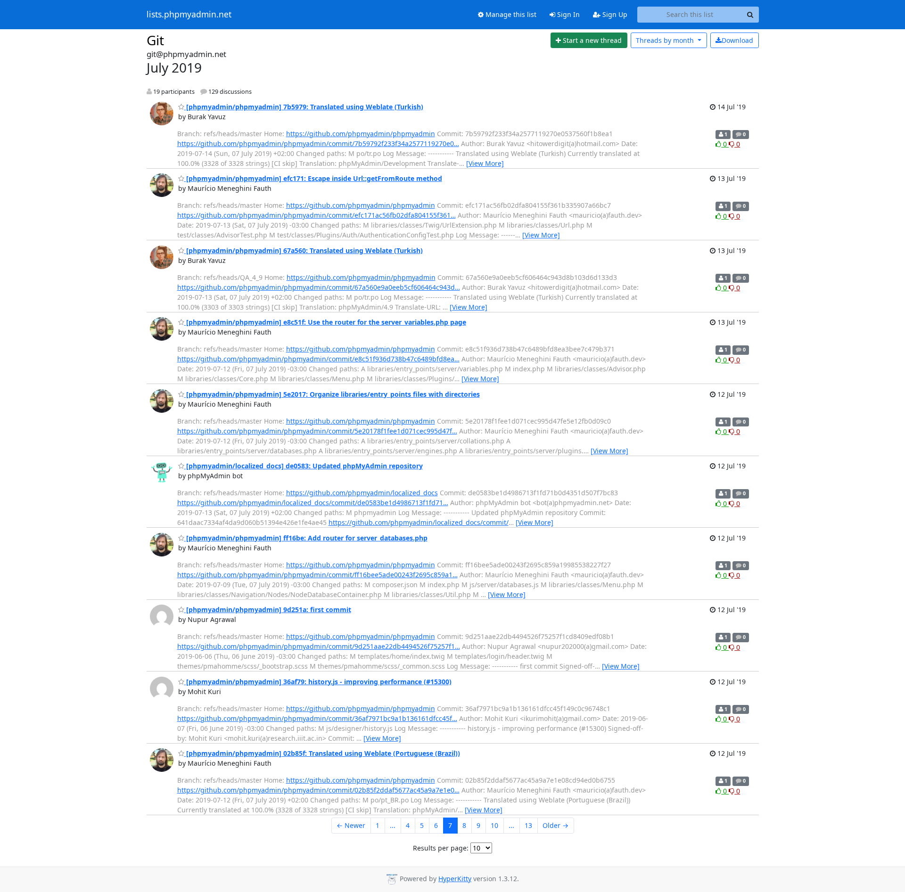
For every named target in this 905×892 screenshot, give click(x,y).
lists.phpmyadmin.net (189, 14)
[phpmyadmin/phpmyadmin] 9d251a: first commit (267, 609)
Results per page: (441, 847)
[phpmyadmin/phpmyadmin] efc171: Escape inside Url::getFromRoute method (313, 178)
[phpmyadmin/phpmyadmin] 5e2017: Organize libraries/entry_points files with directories (332, 394)
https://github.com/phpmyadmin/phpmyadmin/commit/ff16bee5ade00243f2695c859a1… (317, 574)
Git (155, 40)
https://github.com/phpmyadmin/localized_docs (362, 492)
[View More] (485, 163)
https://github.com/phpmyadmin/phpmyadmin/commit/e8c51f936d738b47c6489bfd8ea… (318, 358)
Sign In (567, 14)
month (666, 40)
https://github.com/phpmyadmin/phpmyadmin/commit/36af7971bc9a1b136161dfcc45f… (317, 718)
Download (737, 40)
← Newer (351, 825)
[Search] (750, 15)
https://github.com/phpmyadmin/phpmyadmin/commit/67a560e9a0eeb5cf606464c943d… (318, 287)
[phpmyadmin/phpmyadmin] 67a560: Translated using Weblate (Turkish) (303, 250)
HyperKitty (454, 878)
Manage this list (510, 14)
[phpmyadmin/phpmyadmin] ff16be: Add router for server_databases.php (306, 537)
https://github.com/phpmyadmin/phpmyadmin (360, 133)
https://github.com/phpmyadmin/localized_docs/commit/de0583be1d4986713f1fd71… (312, 502)
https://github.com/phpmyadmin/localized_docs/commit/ (419, 522)
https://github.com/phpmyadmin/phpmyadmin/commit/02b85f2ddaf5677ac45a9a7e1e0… (318, 790)
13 (528, 825)
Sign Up (614, 14)
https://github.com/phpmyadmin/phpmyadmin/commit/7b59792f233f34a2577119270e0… (318, 143)
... (392, 825)
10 (494, 825)
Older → (555, 825)
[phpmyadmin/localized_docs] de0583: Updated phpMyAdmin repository (303, 465)
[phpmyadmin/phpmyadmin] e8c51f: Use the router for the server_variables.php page (325, 322)
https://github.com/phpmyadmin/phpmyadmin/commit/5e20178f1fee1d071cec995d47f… (317, 430)
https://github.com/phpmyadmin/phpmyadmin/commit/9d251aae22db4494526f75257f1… (318, 646)
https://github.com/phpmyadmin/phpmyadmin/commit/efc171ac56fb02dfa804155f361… (316, 215)
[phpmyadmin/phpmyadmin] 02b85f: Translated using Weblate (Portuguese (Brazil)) (322, 753)
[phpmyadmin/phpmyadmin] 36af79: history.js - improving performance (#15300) (318, 681)
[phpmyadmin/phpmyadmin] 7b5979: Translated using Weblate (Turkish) (303, 106)
